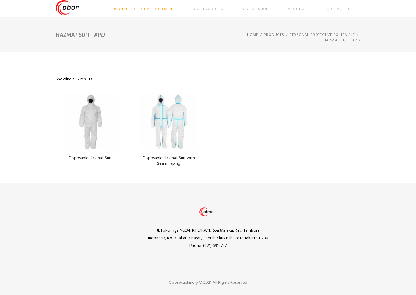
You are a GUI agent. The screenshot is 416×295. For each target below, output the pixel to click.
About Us (297, 9)
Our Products (208, 9)
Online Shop (255, 9)
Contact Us (338, 9)
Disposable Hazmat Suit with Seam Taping (169, 161)
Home (252, 35)
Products (274, 35)
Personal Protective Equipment (141, 9)
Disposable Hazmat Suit (90, 158)
